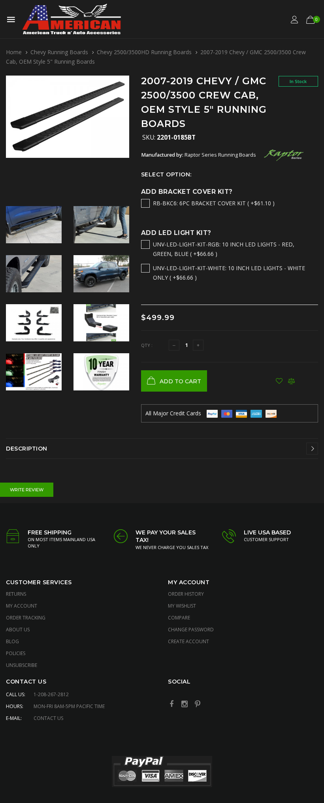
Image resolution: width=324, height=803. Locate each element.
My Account (21, 605)
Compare (179, 617)
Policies (15, 653)
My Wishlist (182, 605)
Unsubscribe (21, 665)
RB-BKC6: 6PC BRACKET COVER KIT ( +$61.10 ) (214, 203)
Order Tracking (25, 617)
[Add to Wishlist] (279, 381)
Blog (12, 641)
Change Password (191, 629)
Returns (16, 594)
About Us (18, 629)
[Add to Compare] (291, 381)
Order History (186, 594)
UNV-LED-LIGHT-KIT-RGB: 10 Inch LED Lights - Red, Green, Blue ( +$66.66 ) (223, 249)
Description (26, 448)
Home (14, 52)
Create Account (188, 641)
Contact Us (48, 718)
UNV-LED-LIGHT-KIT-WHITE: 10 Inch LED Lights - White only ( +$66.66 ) (229, 272)
